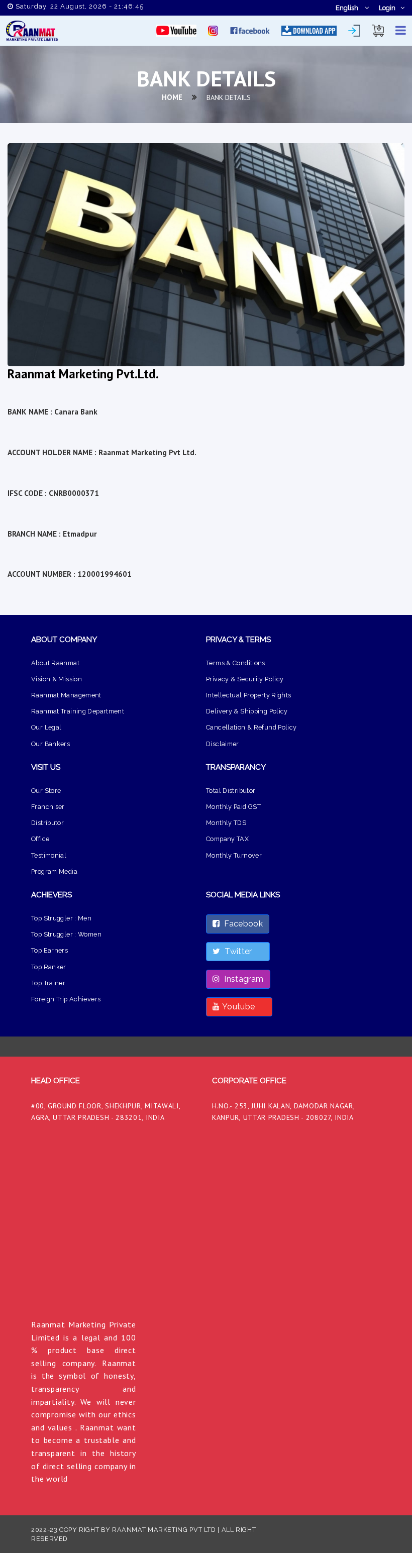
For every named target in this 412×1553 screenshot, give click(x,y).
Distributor (47, 822)
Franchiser (48, 806)
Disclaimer (222, 744)
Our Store (46, 790)
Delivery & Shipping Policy (247, 711)
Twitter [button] (241, 951)
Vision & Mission (56, 679)
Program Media (54, 871)
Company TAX (227, 839)
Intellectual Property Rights (248, 695)
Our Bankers (50, 744)
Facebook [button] (241, 923)
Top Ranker (48, 967)
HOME (172, 97)
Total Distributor (230, 790)
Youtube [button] (243, 1006)
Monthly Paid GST (233, 806)
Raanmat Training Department (77, 711)
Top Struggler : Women (66, 934)
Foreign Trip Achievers (65, 999)
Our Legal (46, 727)
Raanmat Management (66, 695)
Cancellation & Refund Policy (251, 727)
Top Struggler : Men (61, 918)
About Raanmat (55, 663)
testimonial (48, 855)
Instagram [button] (241, 979)
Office (40, 839)
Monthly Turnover (234, 855)
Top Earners (49, 950)
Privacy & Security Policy (244, 679)
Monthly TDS (226, 822)
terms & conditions (235, 663)
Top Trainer (48, 983)
